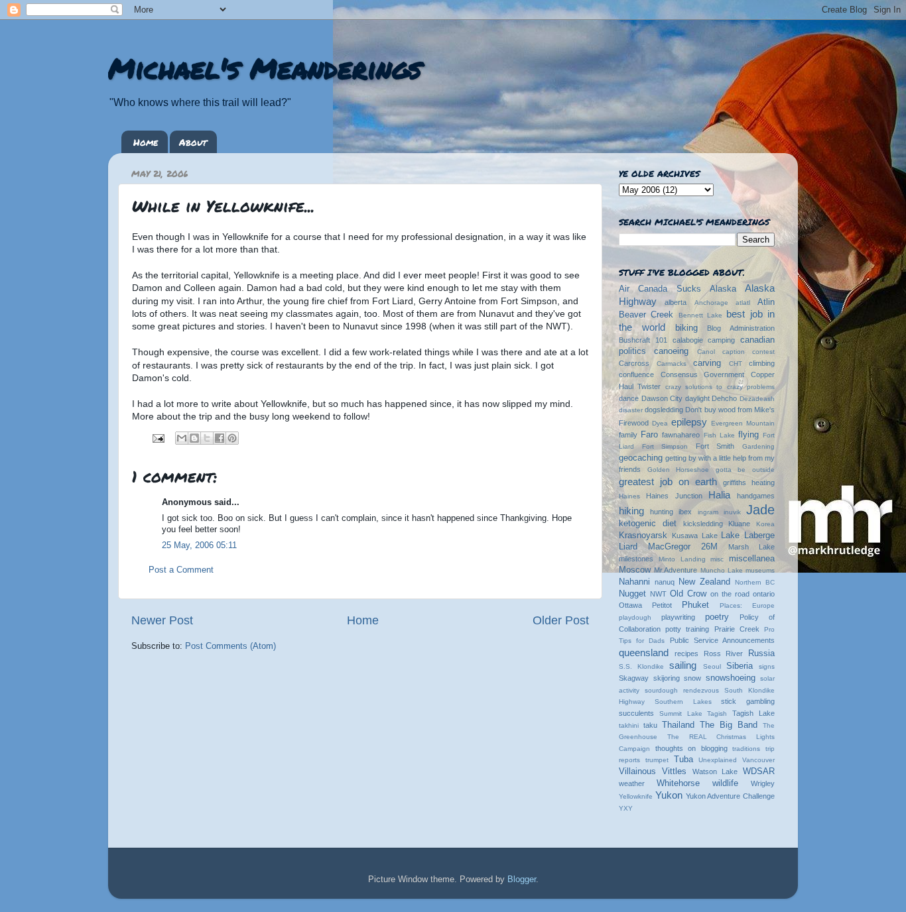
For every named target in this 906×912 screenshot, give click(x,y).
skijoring (666, 678)
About (193, 141)
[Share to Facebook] (219, 438)
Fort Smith (715, 446)
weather (632, 783)
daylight (697, 398)
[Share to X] (207, 438)
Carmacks (671, 363)
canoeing (671, 351)
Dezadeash (757, 398)
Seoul (712, 666)
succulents (636, 713)
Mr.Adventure (675, 570)
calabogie (688, 340)
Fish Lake (719, 435)
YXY (626, 808)
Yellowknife (636, 796)
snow (692, 678)
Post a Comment (181, 570)
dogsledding (664, 410)
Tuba (683, 759)
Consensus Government (703, 374)
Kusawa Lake (695, 536)
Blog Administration (741, 328)
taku (650, 725)
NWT (658, 594)
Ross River (724, 653)
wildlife (725, 783)
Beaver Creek (646, 314)
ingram (708, 512)
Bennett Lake (700, 315)
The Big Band (728, 725)
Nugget (632, 593)
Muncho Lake (721, 570)
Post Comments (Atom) (230, 646)
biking (686, 328)
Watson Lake (715, 771)
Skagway (634, 678)
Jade (760, 509)
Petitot (662, 605)
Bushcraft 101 (643, 340)
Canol (706, 351)
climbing (762, 363)
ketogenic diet (648, 523)
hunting (661, 512)
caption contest (748, 351)
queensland (644, 652)
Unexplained (717, 760)
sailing (682, 665)
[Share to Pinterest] (232, 438)
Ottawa (630, 605)
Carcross (634, 363)
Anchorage (711, 302)
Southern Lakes (683, 701)
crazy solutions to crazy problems (720, 386)
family (628, 435)
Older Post (561, 620)
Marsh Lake (751, 547)
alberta (675, 302)
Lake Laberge (748, 535)
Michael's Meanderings (264, 67)
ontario (764, 594)
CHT (735, 363)
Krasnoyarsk (643, 535)
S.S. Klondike (641, 666)
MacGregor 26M (683, 546)
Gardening (758, 446)
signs (767, 666)
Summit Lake (680, 713)
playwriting (678, 617)
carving (707, 363)
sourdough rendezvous (682, 690)
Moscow (635, 570)
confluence (636, 374)
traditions (746, 748)
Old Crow (688, 593)
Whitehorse (678, 783)
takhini (629, 725)
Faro (649, 434)
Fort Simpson (665, 446)
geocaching (641, 458)
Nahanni (634, 582)
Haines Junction (674, 496)
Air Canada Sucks (660, 289)
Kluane (739, 524)
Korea (765, 524)
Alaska (723, 289)
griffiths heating (749, 482)
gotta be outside (745, 469)
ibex (685, 512)
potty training (687, 629)
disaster (631, 410)
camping (721, 340)
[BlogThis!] (194, 438)
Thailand (678, 725)
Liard (628, 546)
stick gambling (748, 701)
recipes (686, 653)
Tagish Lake (753, 713)
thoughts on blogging (691, 748)
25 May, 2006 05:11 (199, 545)
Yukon (668, 795)
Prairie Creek (736, 629)
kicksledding (703, 524)
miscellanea (752, 558)
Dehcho (724, 398)
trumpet (657, 760)
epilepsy (689, 422)
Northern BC (755, 582)
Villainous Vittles (652, 771)
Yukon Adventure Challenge (730, 796)
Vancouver (758, 760)
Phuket (695, 605)
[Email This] (181, 438)
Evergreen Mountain (743, 423)
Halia (719, 494)
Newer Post (162, 620)
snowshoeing (730, 678)
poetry (717, 617)
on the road (729, 594)
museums (760, 570)
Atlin (766, 302)
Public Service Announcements (722, 640)
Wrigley (763, 783)
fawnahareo (681, 435)
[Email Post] (158, 437)
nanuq (665, 582)
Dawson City (662, 398)
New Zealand (704, 582)
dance (629, 398)
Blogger (521, 879)
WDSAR (759, 771)
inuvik (732, 512)
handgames (756, 496)
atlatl (743, 302)
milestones (636, 559)
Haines (629, 496)
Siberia (739, 666)
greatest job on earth (668, 481)
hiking (631, 510)
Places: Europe (747, 605)
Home (145, 141)
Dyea (660, 423)
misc (717, 559)
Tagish (717, 713)
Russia (761, 653)
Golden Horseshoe (678, 469)
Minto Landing (682, 559)
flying (748, 434)
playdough (635, 617)
